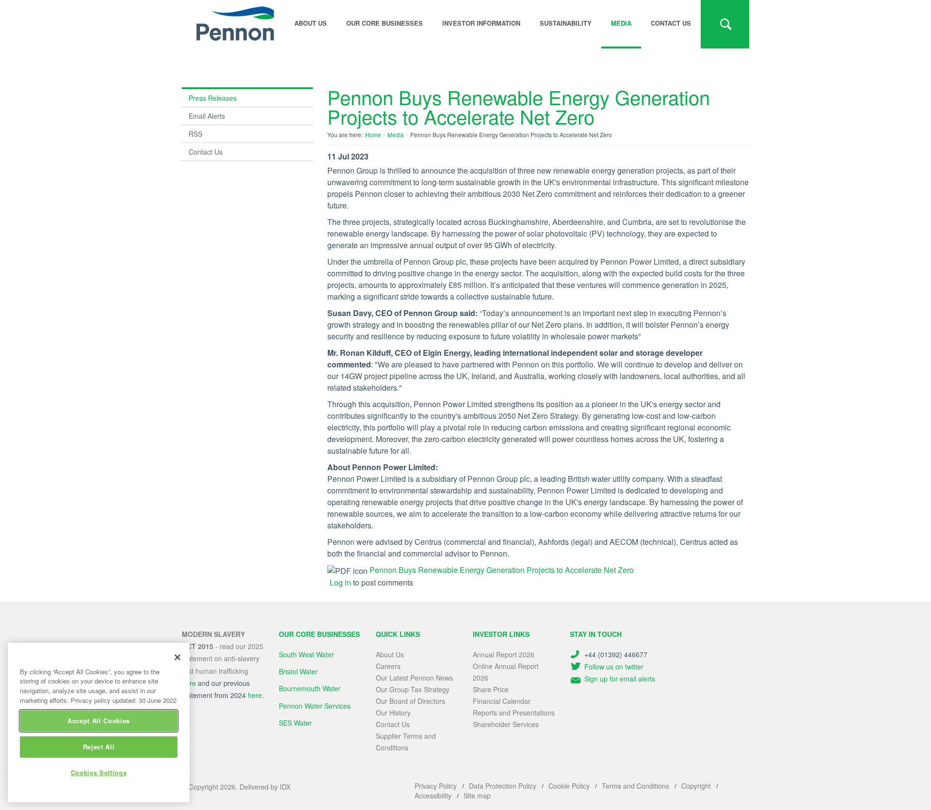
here (255, 695)
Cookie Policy (569, 786)
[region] (99, 722)
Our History (393, 712)
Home (373, 134)
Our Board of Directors (410, 701)
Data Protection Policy (502, 786)
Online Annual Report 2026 (506, 672)
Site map (477, 795)
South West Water (306, 654)
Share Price (491, 689)
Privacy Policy (436, 786)
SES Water (295, 723)
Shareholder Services (506, 724)
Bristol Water (298, 671)
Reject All (99, 746)
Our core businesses (384, 23)
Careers (388, 666)
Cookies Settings (99, 772)
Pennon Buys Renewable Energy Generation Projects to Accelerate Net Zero (501, 569)
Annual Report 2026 (503, 654)
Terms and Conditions (635, 786)
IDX (285, 787)
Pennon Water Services (315, 706)
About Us (390, 654)
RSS (195, 134)
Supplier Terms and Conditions (406, 741)
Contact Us (671, 23)
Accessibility (433, 795)
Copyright (696, 786)
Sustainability (566, 23)
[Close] (177, 657)
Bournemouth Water (309, 688)
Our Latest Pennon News (414, 678)
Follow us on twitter (613, 666)
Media (621, 23)
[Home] (235, 24)
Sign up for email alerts (619, 678)
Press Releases (213, 98)
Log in (340, 582)
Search (725, 24)
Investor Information (481, 23)
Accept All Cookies (98, 720)
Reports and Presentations (514, 712)
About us (310, 23)
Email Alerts (207, 116)
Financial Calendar (501, 701)
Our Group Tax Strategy (412, 689)
